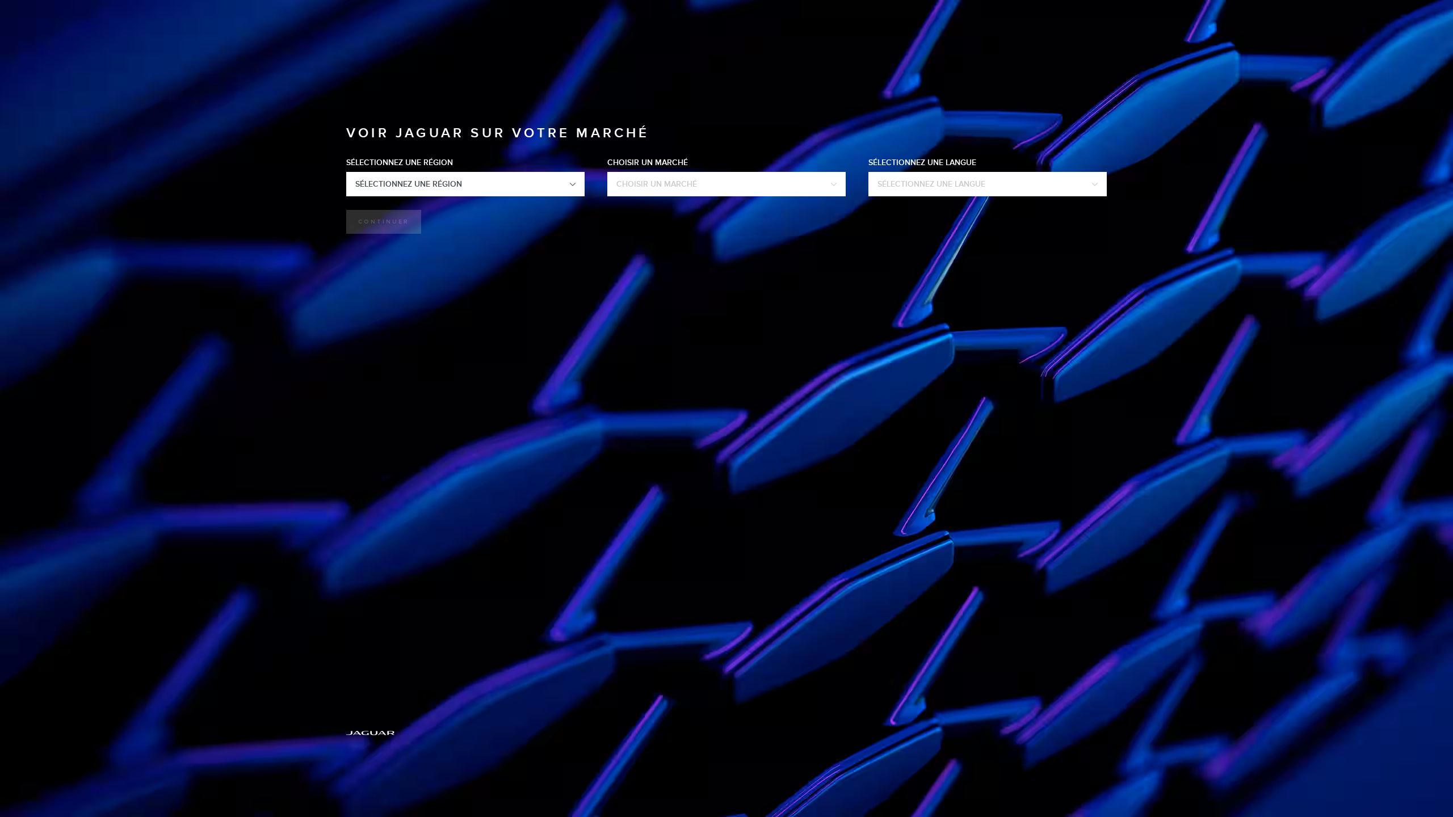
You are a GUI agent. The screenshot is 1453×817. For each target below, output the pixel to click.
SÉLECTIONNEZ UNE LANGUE (922, 162)
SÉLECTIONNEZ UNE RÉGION (399, 162)
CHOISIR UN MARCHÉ (647, 162)
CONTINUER (383, 221)
